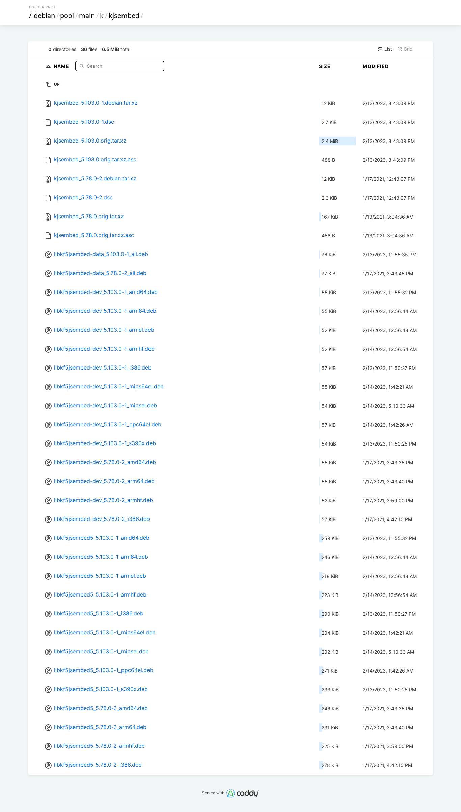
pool (67, 15)
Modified (376, 66)
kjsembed (124, 15)
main (87, 15)
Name (62, 66)
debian (44, 15)
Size (325, 66)
